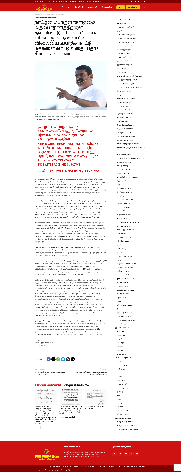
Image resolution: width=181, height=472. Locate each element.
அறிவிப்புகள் (122, 31)
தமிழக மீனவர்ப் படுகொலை (127, 429)
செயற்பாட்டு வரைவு (123, 466)
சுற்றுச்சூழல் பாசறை (125, 140)
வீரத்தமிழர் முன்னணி (125, 129)
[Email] (73, 359)
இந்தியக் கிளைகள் (122, 328)
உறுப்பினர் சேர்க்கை (55, 466)
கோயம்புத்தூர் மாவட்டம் (125, 249)
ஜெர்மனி (120, 362)
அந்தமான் (121, 335)
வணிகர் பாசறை (123, 173)
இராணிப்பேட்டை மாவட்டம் (127, 211)
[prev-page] (36, 427)
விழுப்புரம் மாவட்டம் (124, 226)
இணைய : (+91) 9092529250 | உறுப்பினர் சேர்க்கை (63, 1)
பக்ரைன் (120, 403)
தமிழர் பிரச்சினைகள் (123, 418)
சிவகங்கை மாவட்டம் (124, 294)
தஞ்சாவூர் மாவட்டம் (124, 286)
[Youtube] (144, 1)
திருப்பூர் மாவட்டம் (123, 252)
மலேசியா (120, 407)
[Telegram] (138, 1)
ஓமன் (119, 399)
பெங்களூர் (121, 343)
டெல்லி (120, 350)
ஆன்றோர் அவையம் (125, 114)
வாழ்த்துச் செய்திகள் (126, 27)
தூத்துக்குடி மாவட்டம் (124, 313)
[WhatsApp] (58, 359)
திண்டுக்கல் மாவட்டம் (125, 256)
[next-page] (39, 427)
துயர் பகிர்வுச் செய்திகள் (126, 46)
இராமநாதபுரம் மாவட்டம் (125, 309)
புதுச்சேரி (120, 185)
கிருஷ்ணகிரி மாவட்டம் (125, 215)
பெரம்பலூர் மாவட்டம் (125, 267)
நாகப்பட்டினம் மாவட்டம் (125, 279)
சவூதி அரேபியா (123, 384)
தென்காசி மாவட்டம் (124, 316)
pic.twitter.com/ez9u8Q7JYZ (59, 164)
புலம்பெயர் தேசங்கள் (123, 358)
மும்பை (120, 346)
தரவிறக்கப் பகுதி (78, 466)
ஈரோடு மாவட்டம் (123, 241)
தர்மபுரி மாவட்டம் (123, 218)
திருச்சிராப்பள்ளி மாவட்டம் (126, 264)
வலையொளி (103, 466)
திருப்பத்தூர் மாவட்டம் (125, 207)
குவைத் (120, 392)
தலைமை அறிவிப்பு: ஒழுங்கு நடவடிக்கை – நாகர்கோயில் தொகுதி (91, 373)
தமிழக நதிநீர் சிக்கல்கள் (126, 426)
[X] (141, 1)
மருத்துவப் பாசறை (124, 132)
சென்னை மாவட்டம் (124, 192)
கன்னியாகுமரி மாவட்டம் (126, 324)
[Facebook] (131, 1)
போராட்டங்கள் (122, 95)
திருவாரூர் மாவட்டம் (124, 282)
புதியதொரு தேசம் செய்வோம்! (95, 1)
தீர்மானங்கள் (122, 68)
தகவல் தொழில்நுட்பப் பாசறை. (128, 144)
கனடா (119, 373)
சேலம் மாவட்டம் (123, 233)
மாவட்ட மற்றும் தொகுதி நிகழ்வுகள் (129, 76)
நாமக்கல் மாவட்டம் (124, 237)
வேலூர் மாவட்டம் (123, 203)
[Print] (68, 359)
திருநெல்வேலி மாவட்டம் (126, 320)
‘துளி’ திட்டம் (67, 466)
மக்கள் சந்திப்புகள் (124, 57)
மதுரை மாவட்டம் (123, 298)
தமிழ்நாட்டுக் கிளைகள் (123, 181)
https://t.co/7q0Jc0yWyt (57, 160)
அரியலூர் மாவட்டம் (124, 271)
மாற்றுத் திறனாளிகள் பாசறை (128, 177)
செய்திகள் (79, 7)
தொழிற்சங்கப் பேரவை (125, 125)
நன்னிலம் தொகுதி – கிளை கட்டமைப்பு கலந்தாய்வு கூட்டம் (50, 373)
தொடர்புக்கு (107, 7)
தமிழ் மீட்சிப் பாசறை (124, 154)
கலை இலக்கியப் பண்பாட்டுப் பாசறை (131, 158)
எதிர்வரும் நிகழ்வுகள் (127, 35)
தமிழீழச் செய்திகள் (122, 414)
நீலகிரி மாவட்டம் (123, 245)
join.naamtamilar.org (92, 456)
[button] (143, 7)
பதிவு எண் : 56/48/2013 (41, 1)
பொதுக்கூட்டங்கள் (124, 91)
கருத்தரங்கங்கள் (123, 106)
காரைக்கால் (121, 354)
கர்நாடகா (120, 331)
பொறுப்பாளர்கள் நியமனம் (127, 38)
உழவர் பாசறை (122, 166)
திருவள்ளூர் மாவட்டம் (125, 188)
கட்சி (68, 7)
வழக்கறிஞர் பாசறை (124, 162)
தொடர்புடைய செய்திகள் (48, 385)
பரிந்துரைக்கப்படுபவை (76, 385)
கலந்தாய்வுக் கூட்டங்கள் (126, 99)
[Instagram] (134, 1)
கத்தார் (119, 395)
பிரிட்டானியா (122, 365)
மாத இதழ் (112, 466)
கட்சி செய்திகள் (121, 72)
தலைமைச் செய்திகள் (47, 14)
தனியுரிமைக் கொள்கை (138, 466)
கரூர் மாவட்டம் (122, 260)
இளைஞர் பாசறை (124, 117)
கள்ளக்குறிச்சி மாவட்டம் (125, 230)
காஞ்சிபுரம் (121, 196)
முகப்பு (37, 14)
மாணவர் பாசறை (123, 169)
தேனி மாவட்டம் (122, 301)
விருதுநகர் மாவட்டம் (124, 305)
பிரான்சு (120, 377)
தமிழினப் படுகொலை (125, 422)
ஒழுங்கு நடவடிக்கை (126, 42)
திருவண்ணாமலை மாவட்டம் (128, 222)
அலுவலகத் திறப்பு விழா (128, 80)
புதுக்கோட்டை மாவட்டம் (125, 290)
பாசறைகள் (92, 7)
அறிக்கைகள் (38, 17)
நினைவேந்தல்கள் (124, 102)
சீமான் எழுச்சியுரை (124, 50)
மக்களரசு (81, 1)
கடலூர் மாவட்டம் (123, 275)
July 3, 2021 (92, 171)
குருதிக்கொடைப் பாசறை (126, 136)
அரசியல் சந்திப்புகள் (124, 61)
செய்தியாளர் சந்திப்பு (125, 53)
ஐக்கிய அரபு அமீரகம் (124, 388)
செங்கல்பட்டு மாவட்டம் (125, 200)
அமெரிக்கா (121, 369)
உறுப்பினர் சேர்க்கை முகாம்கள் (130, 87)
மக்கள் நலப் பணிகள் (125, 110)
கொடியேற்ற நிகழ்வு (126, 84)
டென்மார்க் (121, 380)
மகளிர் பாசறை (122, 121)
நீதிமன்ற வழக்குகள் (124, 65)
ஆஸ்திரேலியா (123, 410)
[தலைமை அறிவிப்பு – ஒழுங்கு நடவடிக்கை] (96, 397)
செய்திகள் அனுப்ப (91, 466)
